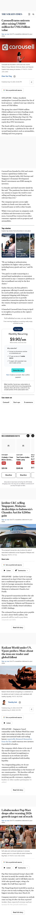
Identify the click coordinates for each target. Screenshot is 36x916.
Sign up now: (5, 34)
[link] (12, 14)
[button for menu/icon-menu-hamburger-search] (33, 14)
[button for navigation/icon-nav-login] (29, 14)
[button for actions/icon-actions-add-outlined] (14, 76)
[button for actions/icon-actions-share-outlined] (31, 82)
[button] (29, 14)
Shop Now (8, 475)
